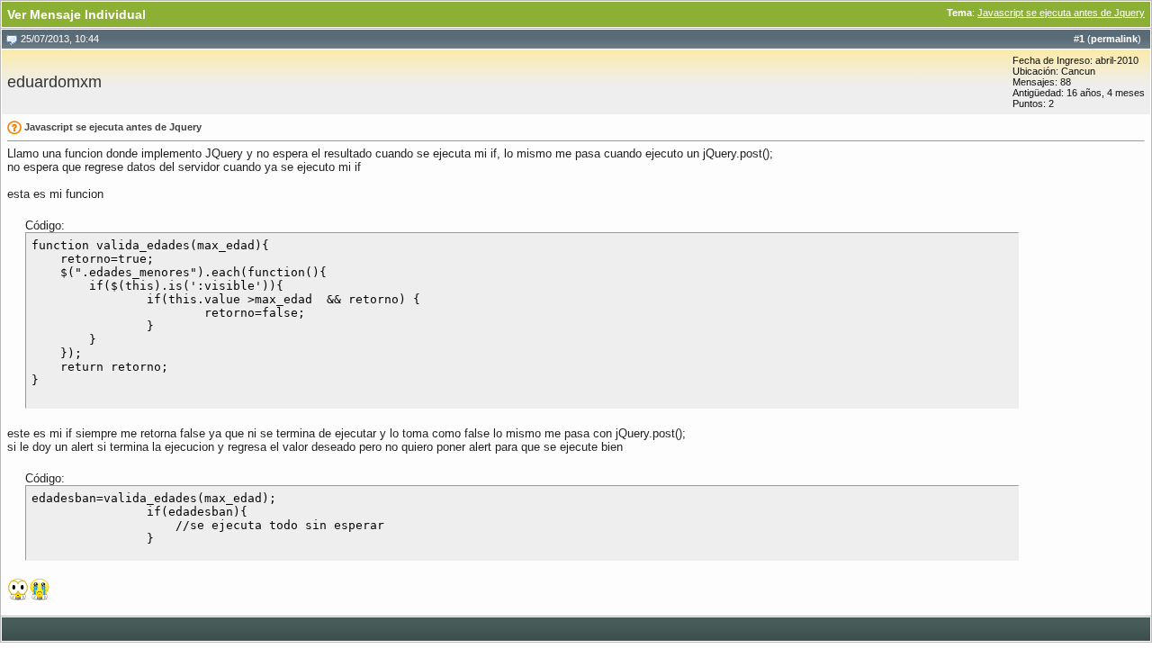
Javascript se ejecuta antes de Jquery (1061, 12)
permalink (1114, 38)
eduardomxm (54, 82)
